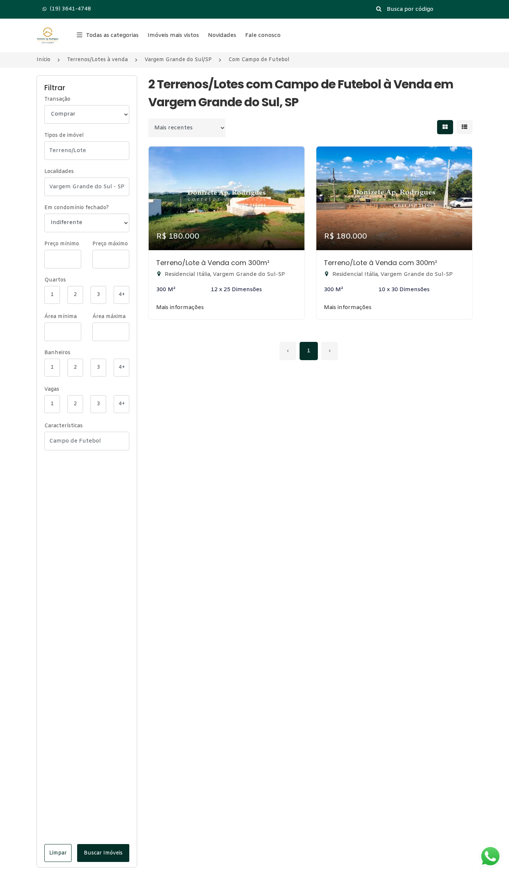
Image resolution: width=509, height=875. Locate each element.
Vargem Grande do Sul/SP (178, 59)
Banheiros (57, 352)
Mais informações (180, 307)
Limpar (58, 853)
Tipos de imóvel (63, 135)
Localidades (59, 171)
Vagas (51, 389)
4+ (121, 294)
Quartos (55, 280)
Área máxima (109, 316)
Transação (57, 99)
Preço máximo (110, 244)
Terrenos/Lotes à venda (97, 59)
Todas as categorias (112, 35)
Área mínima (60, 316)
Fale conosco (263, 35)
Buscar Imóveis (103, 853)
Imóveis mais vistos (173, 35)
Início (43, 59)
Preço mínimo (61, 244)
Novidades (222, 35)
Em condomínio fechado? (76, 207)
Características (63, 425)
